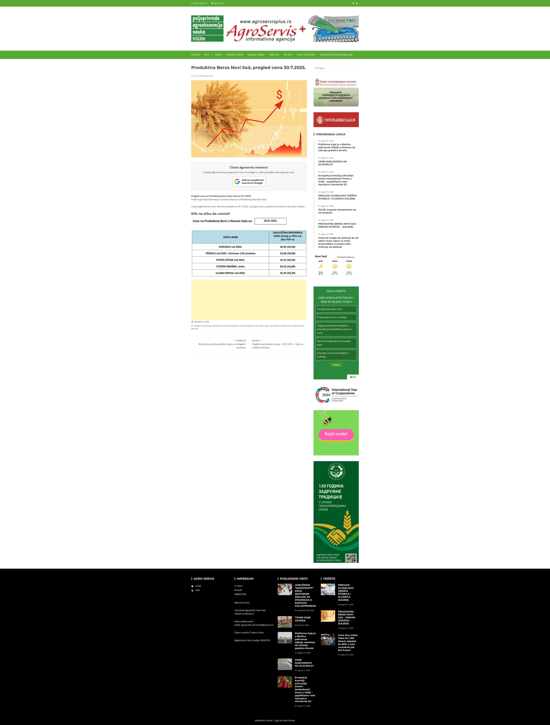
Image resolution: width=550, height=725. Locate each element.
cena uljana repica (262, 326)
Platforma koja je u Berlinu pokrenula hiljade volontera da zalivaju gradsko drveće (336, 147)
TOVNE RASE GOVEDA (303, 619)
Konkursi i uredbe (256, 55)
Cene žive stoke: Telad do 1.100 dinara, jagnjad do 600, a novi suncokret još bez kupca (348, 642)
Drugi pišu (274, 55)
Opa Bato (288, 55)
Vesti (206, 55)
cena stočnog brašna (231, 326)
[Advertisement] (249, 300)
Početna (195, 55)
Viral (277, 720)
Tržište (218, 55)
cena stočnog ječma (246, 326)
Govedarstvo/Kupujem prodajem (336, 55)
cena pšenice (217, 326)
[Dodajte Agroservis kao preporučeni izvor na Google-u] (249, 181)
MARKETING (240, 594)
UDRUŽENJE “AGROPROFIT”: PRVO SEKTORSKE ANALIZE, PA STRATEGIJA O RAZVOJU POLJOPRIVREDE (305, 595)
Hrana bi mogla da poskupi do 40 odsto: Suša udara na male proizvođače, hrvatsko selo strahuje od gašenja (338, 242)
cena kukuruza (206, 326)
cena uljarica (275, 326)
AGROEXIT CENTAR (235, 55)
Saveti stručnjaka (306, 55)
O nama (238, 585)
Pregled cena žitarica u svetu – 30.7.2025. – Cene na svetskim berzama (277, 344)
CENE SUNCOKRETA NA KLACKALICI (332, 163)
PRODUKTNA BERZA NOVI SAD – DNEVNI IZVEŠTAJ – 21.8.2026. (338, 225)
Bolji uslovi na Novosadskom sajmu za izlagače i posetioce (222, 344)
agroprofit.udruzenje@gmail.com (257, 624)
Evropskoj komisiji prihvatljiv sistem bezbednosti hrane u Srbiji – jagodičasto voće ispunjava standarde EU (336, 180)
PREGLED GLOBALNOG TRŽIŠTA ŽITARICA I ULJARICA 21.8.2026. (337, 197)
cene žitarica (285, 326)
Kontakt (238, 590)
